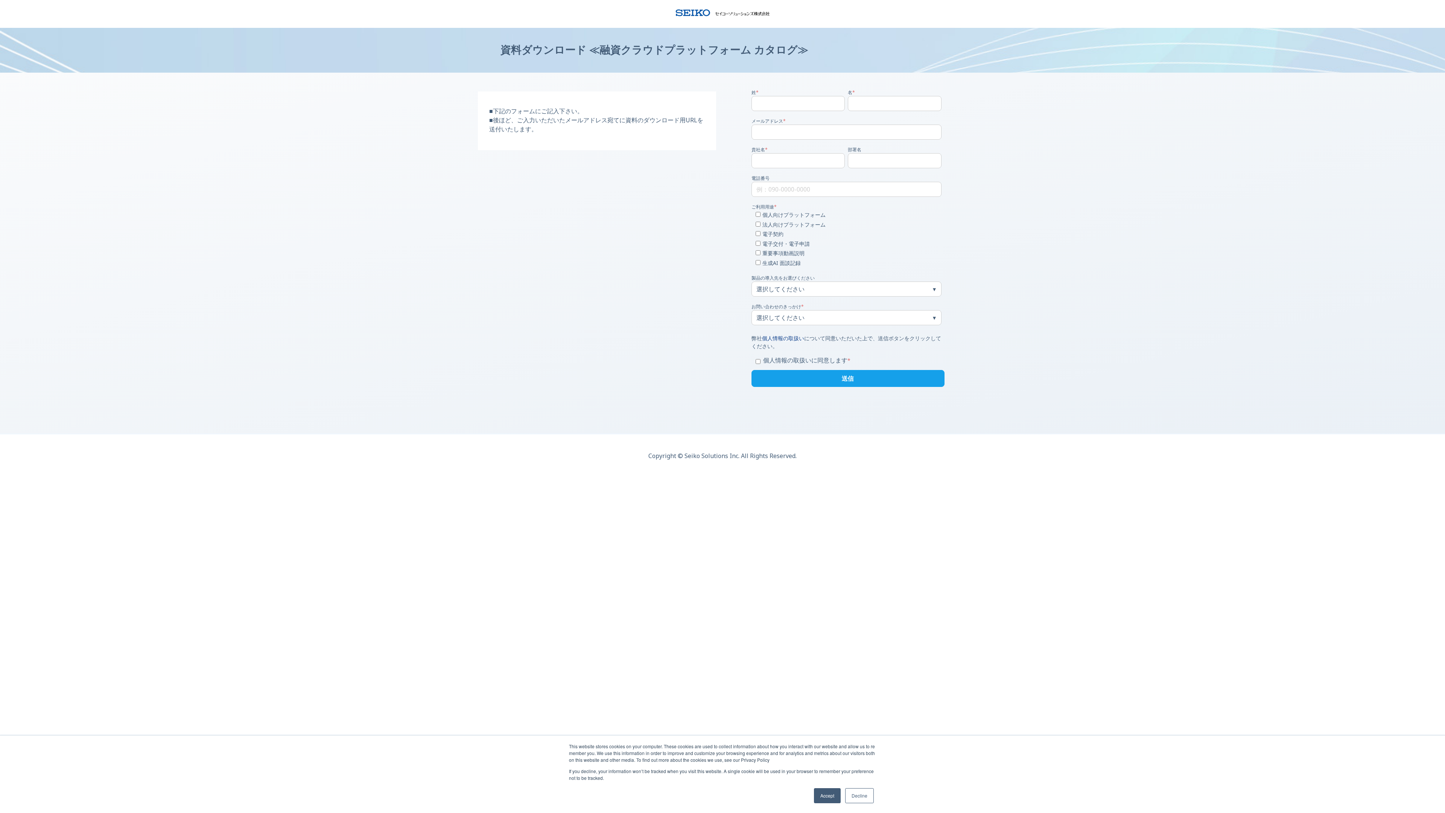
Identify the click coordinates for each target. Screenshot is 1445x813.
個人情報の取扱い (783, 338)
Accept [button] (827, 795)
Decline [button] (859, 795)
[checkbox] (846, 239)
